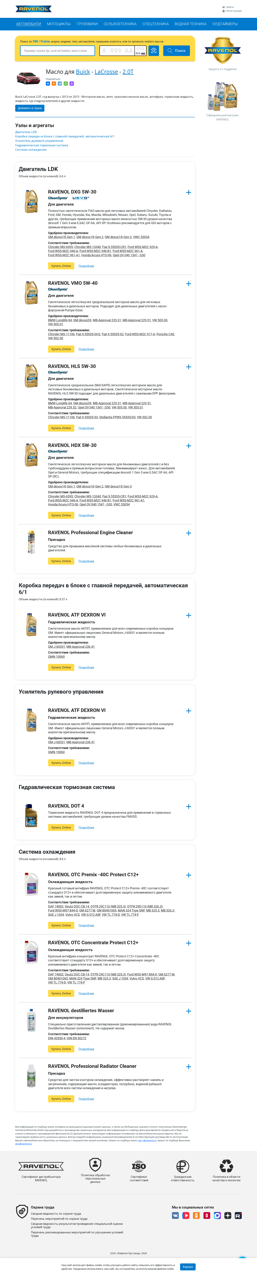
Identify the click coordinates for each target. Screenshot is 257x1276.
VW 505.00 (159, 320)
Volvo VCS (72, 914)
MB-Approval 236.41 (80, 646)
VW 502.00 (55, 338)
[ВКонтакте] (48, 83)
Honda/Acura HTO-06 (96, 255)
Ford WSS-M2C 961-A (128, 251)
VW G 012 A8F (91, 914)
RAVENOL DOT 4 (66, 806)
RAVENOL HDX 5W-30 (72, 445)
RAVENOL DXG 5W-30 (72, 192)
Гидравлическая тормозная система (41, 145)
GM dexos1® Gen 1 (61, 237)
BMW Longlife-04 (60, 320)
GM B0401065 (106, 910)
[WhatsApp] (66, 83)
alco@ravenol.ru (23, 1143)
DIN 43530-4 (56, 1038)
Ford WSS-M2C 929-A (143, 247)
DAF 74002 (55, 906)
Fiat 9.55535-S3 (87, 417)
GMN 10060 (56, 656)
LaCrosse (106, 71)
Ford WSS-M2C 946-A (63, 251)
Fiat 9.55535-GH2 (88, 334)
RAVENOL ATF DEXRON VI (77, 615)
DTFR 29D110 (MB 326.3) (145, 906)
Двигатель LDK (26, 132)
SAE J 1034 (56, 914)
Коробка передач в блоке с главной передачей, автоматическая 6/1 (65, 136)
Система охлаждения (31, 149)
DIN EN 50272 (76, 1038)
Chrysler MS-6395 (60, 247)
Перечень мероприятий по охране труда (59, 1218)
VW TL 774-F (130, 914)
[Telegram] (60, 83)
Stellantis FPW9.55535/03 (117, 417)
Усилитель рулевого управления (39, 140)
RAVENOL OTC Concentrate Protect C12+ (93, 942)
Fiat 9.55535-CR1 (114, 247)
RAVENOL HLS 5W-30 (72, 366)
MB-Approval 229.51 (137, 320)
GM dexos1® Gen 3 (118, 237)
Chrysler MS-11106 (61, 334)
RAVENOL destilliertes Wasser (81, 1010)
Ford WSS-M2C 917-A (140, 334)
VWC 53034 (141, 237)
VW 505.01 (55, 324)
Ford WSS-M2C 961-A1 (64, 255)
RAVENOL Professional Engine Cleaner (90, 532)
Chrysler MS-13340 (87, 247)
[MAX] (72, 83)
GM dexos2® (82, 320)
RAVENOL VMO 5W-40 (73, 283)
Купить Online (61, 266)
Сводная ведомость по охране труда (56, 1213)
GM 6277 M (87, 910)
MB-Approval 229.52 (62, 407)
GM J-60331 (56, 646)
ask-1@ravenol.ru (147, 1140)
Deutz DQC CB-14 (77, 906)
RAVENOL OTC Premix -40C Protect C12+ (93, 874)
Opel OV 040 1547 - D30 (94, 407)
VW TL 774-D (111, 914)
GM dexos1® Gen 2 (89, 237)
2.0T (128, 71)
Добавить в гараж (30, 108)
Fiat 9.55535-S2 (113, 334)
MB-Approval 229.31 (107, 320)
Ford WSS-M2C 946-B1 (95, 251)
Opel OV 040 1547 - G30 (129, 255)
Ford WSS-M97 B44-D (63, 910)
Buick (83, 71)
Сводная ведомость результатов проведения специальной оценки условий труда (77, 1225)
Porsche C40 (165, 334)
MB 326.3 (167, 910)
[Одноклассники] (54, 83)
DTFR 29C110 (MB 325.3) (108, 906)
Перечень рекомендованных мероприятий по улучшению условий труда (77, 1234)
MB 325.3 (152, 910)
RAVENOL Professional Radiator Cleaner (92, 1066)
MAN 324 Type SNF (131, 910)
